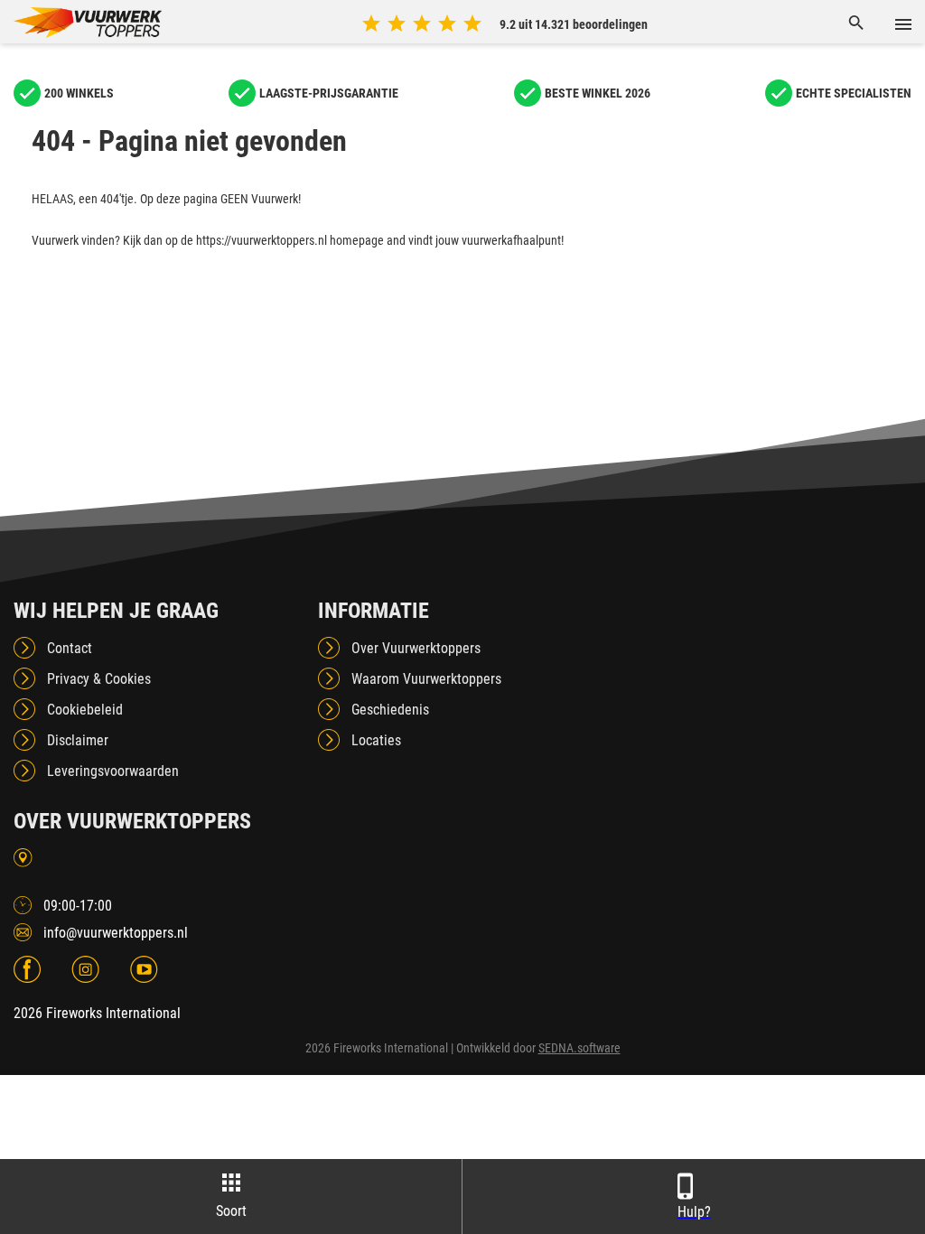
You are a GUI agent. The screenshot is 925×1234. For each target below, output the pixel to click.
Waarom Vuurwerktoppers (426, 678)
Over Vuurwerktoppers (416, 648)
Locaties (376, 740)
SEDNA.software (579, 1048)
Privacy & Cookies (99, 678)
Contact (69, 648)
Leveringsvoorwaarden (113, 771)
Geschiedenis (390, 709)
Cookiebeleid (85, 709)
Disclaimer (77, 740)
